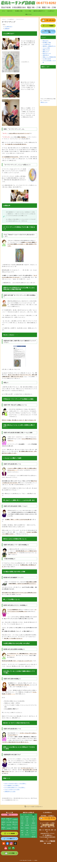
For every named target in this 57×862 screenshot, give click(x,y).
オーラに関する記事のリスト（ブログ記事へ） (14, 787)
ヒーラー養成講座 (48, 25)
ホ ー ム (10, 814)
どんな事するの (15, 819)
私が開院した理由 (47, 42)
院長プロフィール (47, 53)
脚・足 (22, 827)
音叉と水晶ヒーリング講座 (50, 31)
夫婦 (27, 818)
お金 (27, 832)
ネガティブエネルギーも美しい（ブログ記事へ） (15, 783)
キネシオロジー (33, 825)
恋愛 (27, 830)
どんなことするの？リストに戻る (11, 789)
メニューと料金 (46, 48)
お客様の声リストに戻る (9, 791)
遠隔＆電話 (33, 836)
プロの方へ (27, 827)
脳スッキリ (27, 834)
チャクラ (33, 818)
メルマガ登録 (10, 853)
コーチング (33, 832)
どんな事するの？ (8, 26)
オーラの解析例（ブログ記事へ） (11, 785)
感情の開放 (27, 825)
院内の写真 (9, 824)
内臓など (22, 830)
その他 (22, 834)
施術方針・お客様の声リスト (49, 46)
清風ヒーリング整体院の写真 (49, 57)
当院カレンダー (44, 102)
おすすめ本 (9, 828)
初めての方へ (46, 40)
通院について (46, 51)
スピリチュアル (33, 830)
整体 (33, 816)
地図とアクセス (46, 49)
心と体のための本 (47, 58)
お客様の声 (6, 28)
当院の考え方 (46, 55)
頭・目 (22, 816)
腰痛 (22, 825)
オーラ (33, 834)
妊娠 (22, 832)
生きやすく (27, 816)
